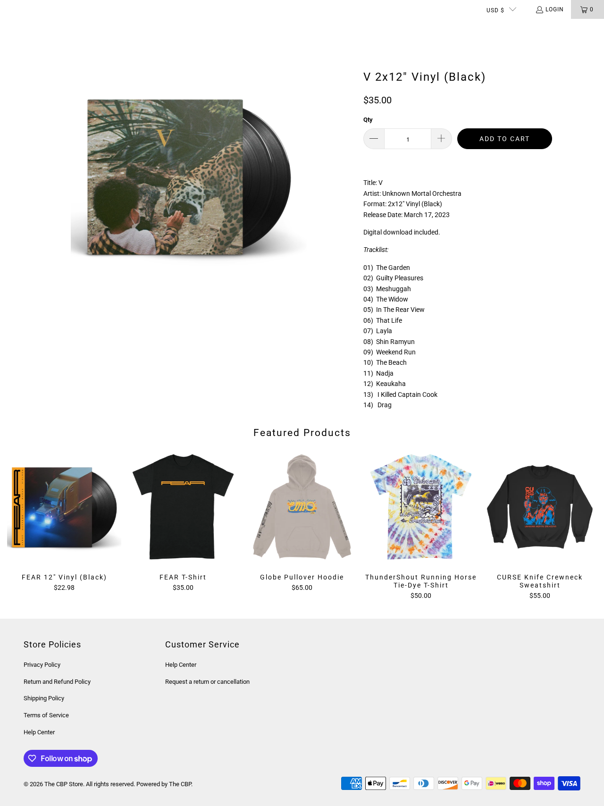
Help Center (39, 732)
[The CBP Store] (44, 28)
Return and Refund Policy (57, 681)
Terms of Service (46, 715)
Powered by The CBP (163, 784)
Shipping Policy (44, 698)
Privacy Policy (42, 664)
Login (554, 9)
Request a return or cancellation (207, 681)
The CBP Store (63, 784)
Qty (368, 119)
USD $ (495, 10)
